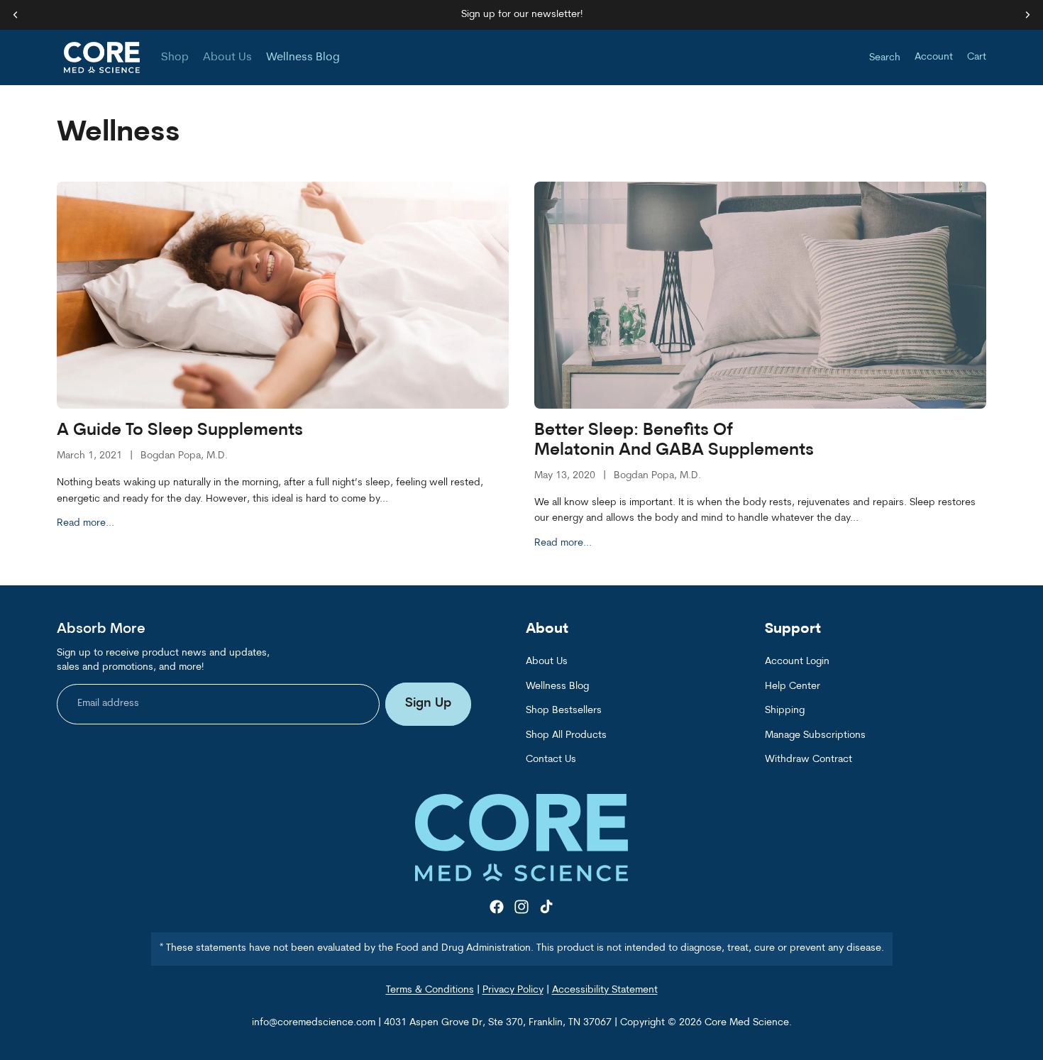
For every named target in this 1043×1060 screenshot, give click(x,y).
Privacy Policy (512, 990)
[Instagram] (521, 907)
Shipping (785, 711)
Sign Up (428, 704)
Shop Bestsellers (564, 711)
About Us (547, 662)
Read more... (85, 523)
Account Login (797, 662)
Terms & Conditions (430, 990)
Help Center (792, 686)
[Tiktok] (546, 907)
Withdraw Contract (808, 759)
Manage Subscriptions (815, 735)
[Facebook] (496, 907)
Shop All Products (566, 735)
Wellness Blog (557, 686)
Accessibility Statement (605, 990)
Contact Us (551, 759)
